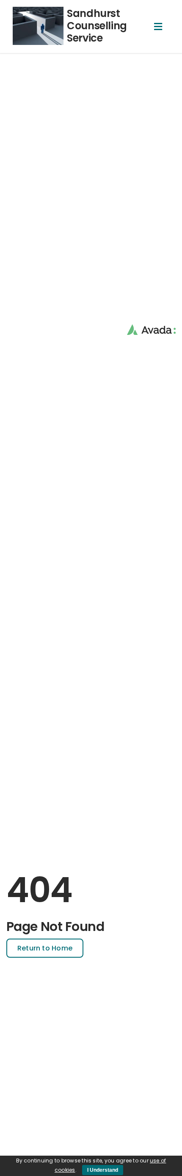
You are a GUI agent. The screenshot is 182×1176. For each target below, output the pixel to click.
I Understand (102, 1170)
